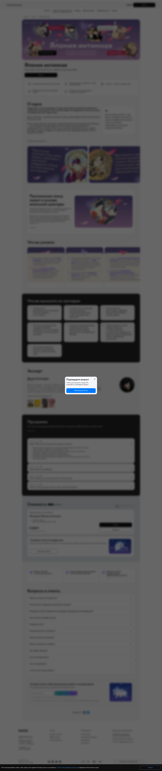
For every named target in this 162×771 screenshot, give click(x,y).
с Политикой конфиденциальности (67, 768)
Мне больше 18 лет (81, 390)
